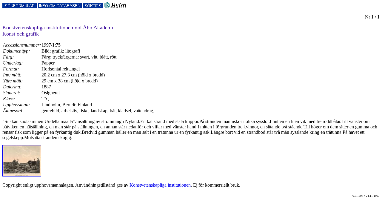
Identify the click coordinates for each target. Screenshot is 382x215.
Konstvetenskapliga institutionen (160, 185)
